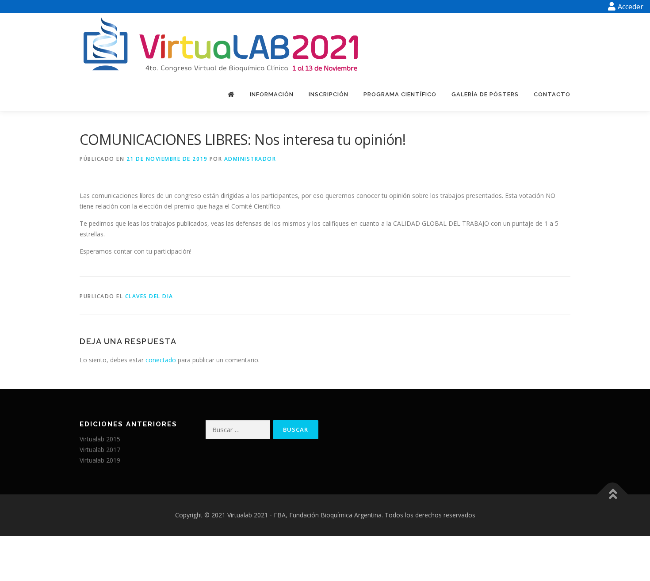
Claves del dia (149, 296)
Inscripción (328, 94)
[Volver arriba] (612, 494)
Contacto (552, 94)
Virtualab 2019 (100, 460)
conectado (160, 360)
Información (272, 94)
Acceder (630, 6)
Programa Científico (399, 94)
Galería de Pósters (485, 94)
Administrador (250, 159)
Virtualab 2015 (100, 439)
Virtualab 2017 (100, 449)
